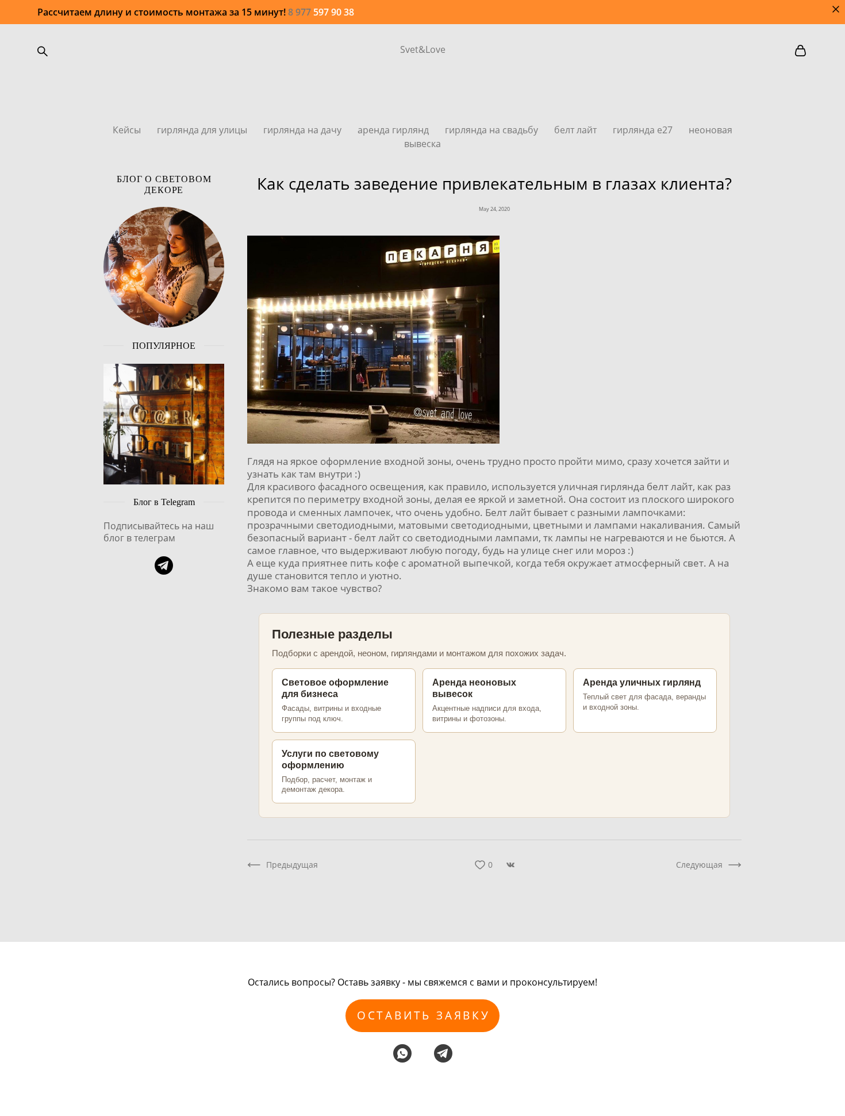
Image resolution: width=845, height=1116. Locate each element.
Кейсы (128, 130)
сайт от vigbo (422, 1088)
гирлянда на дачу (303, 130)
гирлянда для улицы (203, 130)
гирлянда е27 (644, 130)
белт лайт (576, 130)
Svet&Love (422, 49)
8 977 (300, 12)
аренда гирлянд (394, 130)
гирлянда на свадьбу (492, 130)
